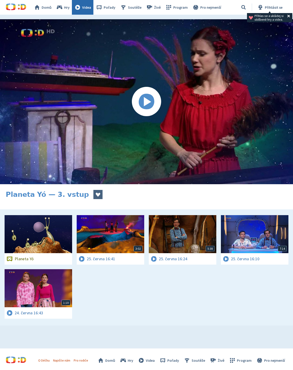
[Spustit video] (146, 101)
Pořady (109, 7)
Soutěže (134, 7)
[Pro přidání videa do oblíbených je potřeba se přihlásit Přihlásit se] (98, 194)
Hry (67, 7)
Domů (47, 7)
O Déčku (44, 360)
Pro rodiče (81, 360)
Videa (86, 7)
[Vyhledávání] (243, 7)
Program (180, 7)
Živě (157, 7)
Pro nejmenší (210, 7)
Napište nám (61, 360)
